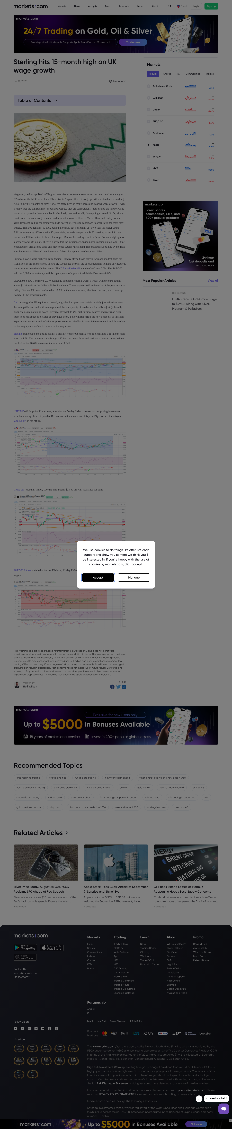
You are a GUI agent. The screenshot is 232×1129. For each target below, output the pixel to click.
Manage (134, 577)
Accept (98, 577)
